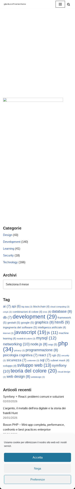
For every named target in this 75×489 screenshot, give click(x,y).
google (27, 322)
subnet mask (59, 360)
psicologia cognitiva (20, 355)
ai (7, 306)
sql (45, 360)
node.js (38, 344)
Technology (10, 262)
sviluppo (9, 365)
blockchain (41, 306)
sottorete (33, 360)
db (7, 317)
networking (16, 344)
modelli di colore (26, 338)
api (16, 306)
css (47, 311)
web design (18, 377)
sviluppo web (34, 365)
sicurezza (16, 360)
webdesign (38, 377)
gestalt (13, 322)
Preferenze (37, 479)
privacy (19, 350)
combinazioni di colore (27, 311)
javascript (30, 332)
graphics (44, 322)
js (52, 332)
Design (7, 235)
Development (11, 241)
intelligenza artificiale (52, 327)
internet (8, 333)
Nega (37, 468)
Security (8, 255)
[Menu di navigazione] (60, 4)
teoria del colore (34, 371)
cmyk (7, 312)
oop (52, 344)
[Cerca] (68, 4)
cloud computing (59, 306)
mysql (46, 338)
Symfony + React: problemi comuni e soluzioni (33, 396)
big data (26, 306)
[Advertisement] (37, 58)
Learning (8, 248)
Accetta (38, 457)
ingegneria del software (20, 327)
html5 (62, 322)
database (62, 311)
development (35, 316)
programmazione (42, 350)
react (44, 355)
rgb (56, 355)
